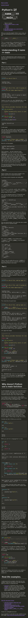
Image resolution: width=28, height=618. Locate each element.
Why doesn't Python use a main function (13, 29)
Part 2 (7, 26)
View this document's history (7, 600)
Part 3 (7, 27)
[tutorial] (7, 5)
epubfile (6, 588)
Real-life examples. (8, 30)
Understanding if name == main (11, 24)
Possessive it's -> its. (11, 605)
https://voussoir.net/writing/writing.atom (16, 615)
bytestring (6, 585)
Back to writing (4, 2)
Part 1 (7, 25)
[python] (3, 5)
